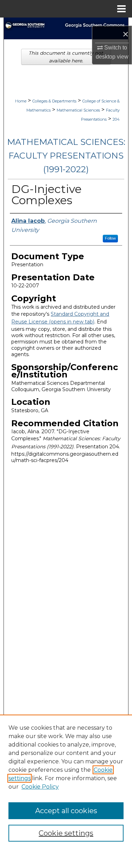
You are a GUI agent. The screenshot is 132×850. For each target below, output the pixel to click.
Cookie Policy (40, 786)
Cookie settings (66, 833)
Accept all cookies (66, 811)
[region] (66, 782)
